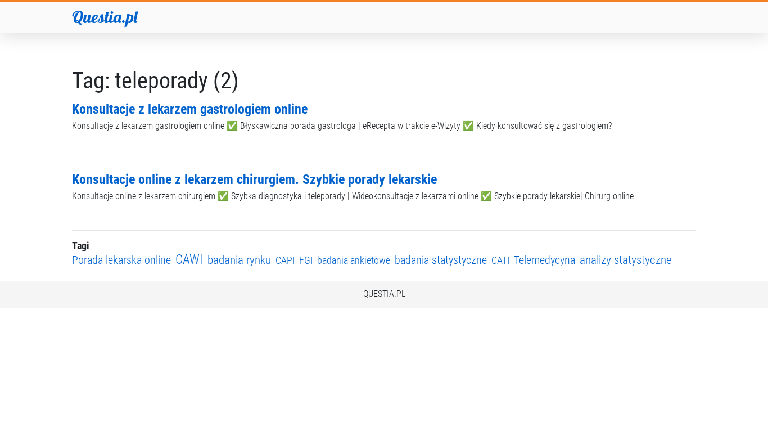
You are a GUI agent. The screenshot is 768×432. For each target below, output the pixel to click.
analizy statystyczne (626, 260)
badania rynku (239, 260)
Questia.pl (104, 17)
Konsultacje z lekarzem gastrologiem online (190, 109)
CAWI (189, 259)
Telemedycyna (544, 260)
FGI (306, 260)
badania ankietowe (353, 260)
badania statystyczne (441, 260)
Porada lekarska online (121, 260)
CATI (500, 260)
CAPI (285, 260)
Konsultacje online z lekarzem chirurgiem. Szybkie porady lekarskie (254, 179)
